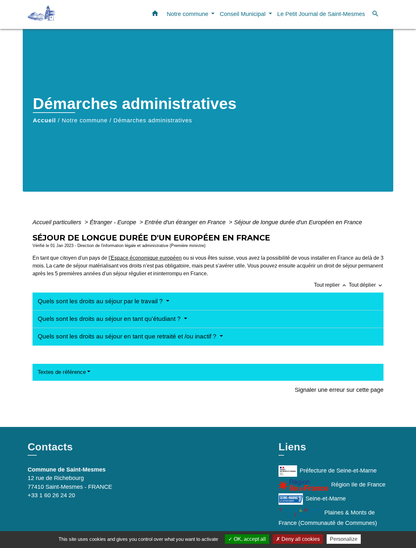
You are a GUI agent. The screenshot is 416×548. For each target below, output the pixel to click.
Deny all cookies (300, 539)
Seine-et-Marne (326, 498)
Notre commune (85, 120)
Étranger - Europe (114, 222)
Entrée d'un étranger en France (186, 222)
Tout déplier (366, 285)
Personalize (344, 539)
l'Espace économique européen (145, 258)
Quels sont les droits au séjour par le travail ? (101, 301)
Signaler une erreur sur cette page (339, 390)
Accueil (44, 120)
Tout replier (330, 285)
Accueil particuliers (57, 222)
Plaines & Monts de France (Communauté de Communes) (328, 517)
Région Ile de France (358, 484)
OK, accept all (249, 539)
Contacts (50, 447)
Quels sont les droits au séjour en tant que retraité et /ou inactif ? (128, 336)
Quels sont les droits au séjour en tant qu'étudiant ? (110, 318)
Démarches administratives (152, 120)
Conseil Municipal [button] (243, 13)
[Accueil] (68, 14)
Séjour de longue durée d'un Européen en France (298, 222)
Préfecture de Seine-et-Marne (338, 470)
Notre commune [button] (188, 13)
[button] (155, 14)
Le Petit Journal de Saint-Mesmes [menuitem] (321, 13)
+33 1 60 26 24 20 (51, 495)
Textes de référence (62, 372)
